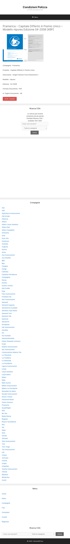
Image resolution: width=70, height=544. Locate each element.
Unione (4, 461)
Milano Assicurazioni (9, 386)
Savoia (4, 436)
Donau (4, 280)
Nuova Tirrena (7, 397)
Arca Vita (5, 238)
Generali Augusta (8, 305)
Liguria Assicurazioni (9, 366)
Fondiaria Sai (6, 297)
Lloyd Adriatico (7, 372)
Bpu (3, 263)
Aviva (4, 252)
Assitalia (5, 244)
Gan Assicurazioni (8, 299)
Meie (3, 380)
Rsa (3, 424)
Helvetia (5, 330)
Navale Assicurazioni (9, 394)
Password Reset (8, 399)
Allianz (4, 222)
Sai (3, 427)
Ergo (3, 291)
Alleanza (5, 219)
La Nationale (6, 361)
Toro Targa (6, 447)
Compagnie (6, 277)
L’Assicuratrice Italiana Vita (11, 352)
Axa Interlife (6, 258)
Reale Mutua (6, 416)
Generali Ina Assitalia (9, 308)
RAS (3, 411)
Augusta (5, 247)
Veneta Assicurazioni (9, 469)
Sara (3, 433)
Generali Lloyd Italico (9, 310)
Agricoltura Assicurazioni (11, 213)
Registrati (5, 522)
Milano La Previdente (9, 388)
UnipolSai (5, 466)
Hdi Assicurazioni (8, 327)
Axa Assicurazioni (8, 255)
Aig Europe (6, 216)
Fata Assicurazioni (8, 294)
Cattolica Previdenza (9, 274)
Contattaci (5, 512)
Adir (3, 210)
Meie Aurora (6, 383)
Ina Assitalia (6, 336)
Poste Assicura (7, 402)
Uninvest (5, 458)
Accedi (4, 517)
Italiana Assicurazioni (9, 347)
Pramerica (5, 405)
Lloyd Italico (6, 374)
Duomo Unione (7, 286)
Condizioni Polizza (35, 7)
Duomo (4, 283)
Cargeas (5, 266)
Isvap (4, 344)
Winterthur (6, 477)
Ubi (3, 452)
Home (4, 494)
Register (5, 419)
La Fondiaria (6, 358)
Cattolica (5, 272)
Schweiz (5, 438)
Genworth (5, 322)
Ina (3, 333)
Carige (4, 269)
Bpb (3, 260)
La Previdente (7, 363)
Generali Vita (6, 316)
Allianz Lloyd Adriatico (10, 224)
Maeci (4, 377)
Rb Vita (4, 413)
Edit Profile (6, 288)
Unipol (4, 463)
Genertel (5, 319)
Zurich (4, 480)
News (4, 498)
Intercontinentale (8, 338)
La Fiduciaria (6, 355)
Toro (3, 444)
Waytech (5, 474)
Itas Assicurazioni (8, 349)
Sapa (4, 430)
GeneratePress (38, 541)
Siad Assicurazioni (8, 441)
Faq (3, 508)
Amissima (5, 233)
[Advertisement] (35, 167)
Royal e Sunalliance (9, 422)
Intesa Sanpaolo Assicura (11, 341)
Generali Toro (7, 313)
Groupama (5, 324)
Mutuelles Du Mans (9, 391)
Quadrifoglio (6, 408)
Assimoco (5, 241)
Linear (4, 369)
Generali (5, 302)
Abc (3, 208)
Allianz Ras (6, 227)
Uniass (4, 455)
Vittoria (4, 472)
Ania (3, 236)
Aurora (4, 249)
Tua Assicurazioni (8, 449)
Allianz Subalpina (8, 230)
